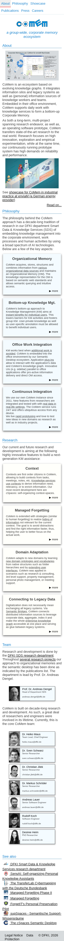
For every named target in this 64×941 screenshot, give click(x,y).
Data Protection (19, 937)
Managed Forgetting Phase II (31, 893)
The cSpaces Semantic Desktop (33, 923)
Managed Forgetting (24, 898)
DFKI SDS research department (30, 655)
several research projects (38, 659)
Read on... (54, 205)
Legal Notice (14, 935)
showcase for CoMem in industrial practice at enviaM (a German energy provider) (30, 196)
